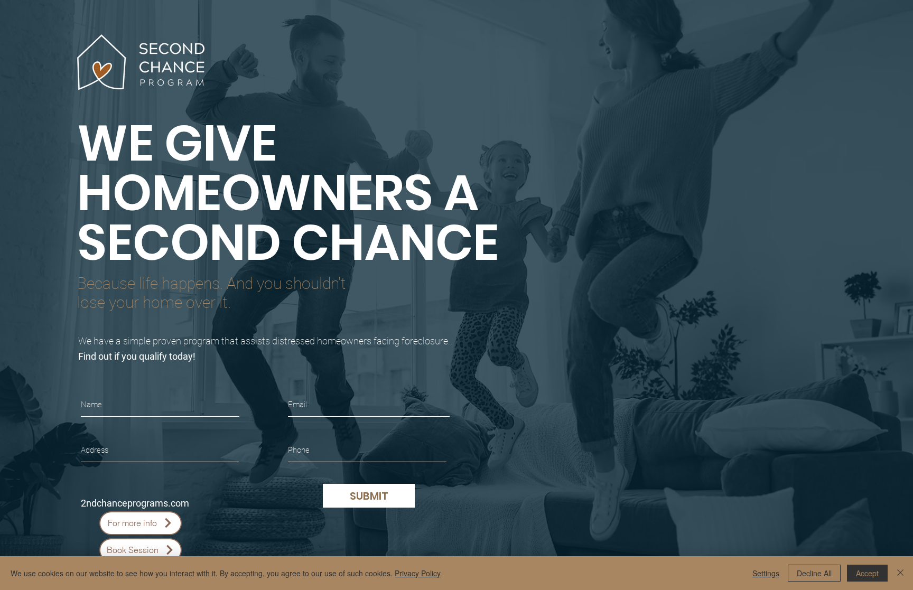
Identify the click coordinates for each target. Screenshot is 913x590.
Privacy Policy (418, 573)
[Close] (900, 573)
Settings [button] (765, 573)
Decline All (814, 573)
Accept (867, 573)
